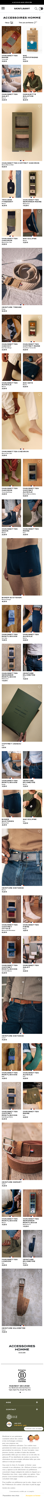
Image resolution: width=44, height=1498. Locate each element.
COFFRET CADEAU (11, 744)
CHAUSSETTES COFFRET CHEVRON (20, 163)
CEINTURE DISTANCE (13, 888)
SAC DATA (28, 383)
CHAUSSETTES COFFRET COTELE (10, 926)
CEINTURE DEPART (12, 1182)
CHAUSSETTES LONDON (10, 1260)
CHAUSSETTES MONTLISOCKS (10, 635)
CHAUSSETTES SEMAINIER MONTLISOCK (10, 675)
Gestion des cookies (8, 1488)
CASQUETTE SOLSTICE (29, 95)
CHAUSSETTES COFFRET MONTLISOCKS (10, 967)
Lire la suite (22, 1352)
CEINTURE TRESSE (12, 307)
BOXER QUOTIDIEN (12, 597)
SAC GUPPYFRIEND (30, 56)
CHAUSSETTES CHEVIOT (10, 345)
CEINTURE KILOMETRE (29, 674)
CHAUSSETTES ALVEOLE (10, 384)
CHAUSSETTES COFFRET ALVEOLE (31, 490)
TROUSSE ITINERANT (7, 201)
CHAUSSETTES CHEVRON (10, 239)
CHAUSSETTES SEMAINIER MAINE (32, 201)
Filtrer (7, 23)
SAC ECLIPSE (30, 238)
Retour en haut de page (17, 1338)
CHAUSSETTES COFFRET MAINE (31, 345)
